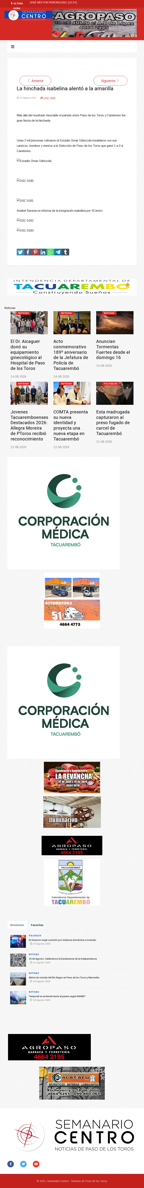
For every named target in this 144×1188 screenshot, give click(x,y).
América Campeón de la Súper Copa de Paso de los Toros (71, 414)
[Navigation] (12, 46)
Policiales (25, 313)
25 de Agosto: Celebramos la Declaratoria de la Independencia (67, 2)
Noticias (66, 313)
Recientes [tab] (17, 925)
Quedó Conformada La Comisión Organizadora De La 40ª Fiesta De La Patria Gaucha (113, 420)
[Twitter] (24, 1164)
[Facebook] (11, 1164)
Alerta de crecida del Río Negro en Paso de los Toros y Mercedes (114, 349)
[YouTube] (37, 1164)
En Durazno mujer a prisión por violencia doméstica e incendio (62, 940)
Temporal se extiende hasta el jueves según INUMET (27, 414)
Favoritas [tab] (37, 925)
